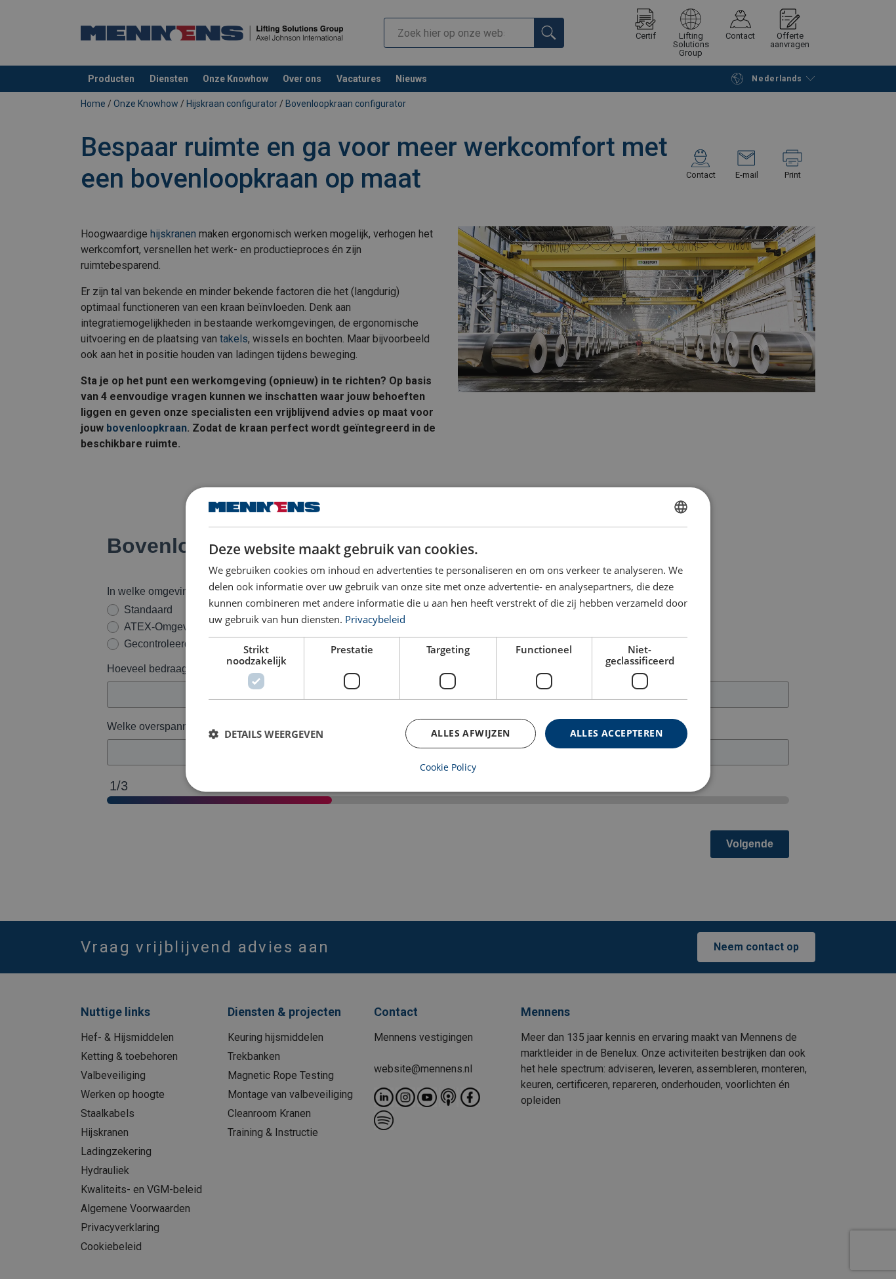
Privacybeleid (375, 619)
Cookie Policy (448, 767)
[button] (266, 734)
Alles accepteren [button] (616, 733)
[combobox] (680, 507)
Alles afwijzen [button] (470, 733)
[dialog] (448, 639)
